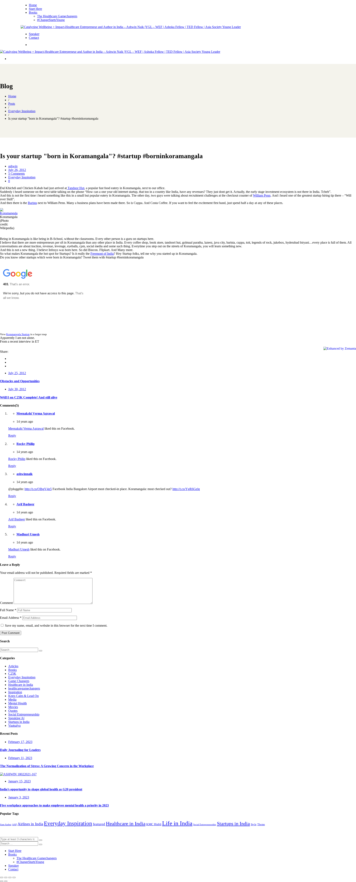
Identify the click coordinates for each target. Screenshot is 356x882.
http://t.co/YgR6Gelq (186, 489)
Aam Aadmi (5, 824)
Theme (261, 824)
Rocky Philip (25, 444)
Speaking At (16, 718)
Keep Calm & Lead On (23, 696)
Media (12, 699)
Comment (6, 603)
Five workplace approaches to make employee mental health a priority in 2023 (54, 805)
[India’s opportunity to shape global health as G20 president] (18, 774)
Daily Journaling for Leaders (20, 750)
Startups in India (18, 722)
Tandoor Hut (75, 188)
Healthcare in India (20, 684)
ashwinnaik (24, 474)
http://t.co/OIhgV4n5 (38, 489)
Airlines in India (30, 824)
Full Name (8, 610)
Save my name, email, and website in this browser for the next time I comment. (56, 625)
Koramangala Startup (18, 334)
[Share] (5, 877)
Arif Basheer (25, 504)
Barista (32, 203)
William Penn (262, 195)
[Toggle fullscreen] (10, 877)
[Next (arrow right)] (5, 881)
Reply (12, 435)
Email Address (10, 617)
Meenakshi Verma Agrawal (35, 413)
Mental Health (17, 703)
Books (12, 670)
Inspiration (15, 692)
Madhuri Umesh (28, 534)
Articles (13, 666)
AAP (14, 824)
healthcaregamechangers (24, 688)
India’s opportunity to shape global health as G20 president (41, 789)
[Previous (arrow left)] (1, 881)
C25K (12, 673)
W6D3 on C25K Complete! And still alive (28, 397)
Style (253, 824)
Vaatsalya (14, 725)
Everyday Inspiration (21, 177)
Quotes (13, 710)
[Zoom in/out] (14, 877)
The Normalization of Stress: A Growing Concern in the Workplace (47, 766)
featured (99, 824)
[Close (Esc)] (1, 877)
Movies (13, 707)
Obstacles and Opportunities (20, 381)
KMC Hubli (153, 824)
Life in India (177, 823)
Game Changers (18, 681)
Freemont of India (102, 253)
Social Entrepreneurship (23, 714)
